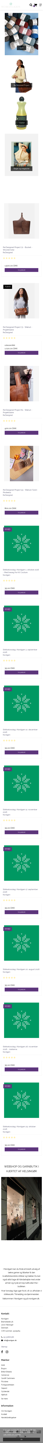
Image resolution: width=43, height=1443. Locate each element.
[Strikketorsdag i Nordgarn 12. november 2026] (21, 786)
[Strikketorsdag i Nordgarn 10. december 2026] (21, 706)
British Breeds (6, 1372)
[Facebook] (2, 1352)
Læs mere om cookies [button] (12, 1435)
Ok (21, 1439)
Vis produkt (21, 270)
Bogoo (4, 1368)
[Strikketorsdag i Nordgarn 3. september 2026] (21, 626)
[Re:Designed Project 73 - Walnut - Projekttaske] (21, 303)
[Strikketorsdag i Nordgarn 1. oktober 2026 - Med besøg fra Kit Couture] (21, 546)
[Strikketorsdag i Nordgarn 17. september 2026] (21, 865)
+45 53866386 (8, 1337)
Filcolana (4, 1381)
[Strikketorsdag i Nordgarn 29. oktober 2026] (21, 1103)
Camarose (5, 1375)
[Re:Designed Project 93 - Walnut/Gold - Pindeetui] (21, 466)
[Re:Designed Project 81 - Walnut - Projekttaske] (21, 386)
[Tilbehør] (21, 113)
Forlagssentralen (7, 1385)
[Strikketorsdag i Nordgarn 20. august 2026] (21, 945)
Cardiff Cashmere (8, 1378)
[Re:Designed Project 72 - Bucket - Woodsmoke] (21, 223)
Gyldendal (5, 1391)
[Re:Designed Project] (21, 76)
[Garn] (21, 34)
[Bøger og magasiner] (21, 155)
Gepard (4, 1388)
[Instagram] (7, 1352)
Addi (3, 1365)
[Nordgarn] (10, 5)
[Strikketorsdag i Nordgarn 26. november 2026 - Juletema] (21, 1023)
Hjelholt (4, 1395)
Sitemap (4, 1347)
